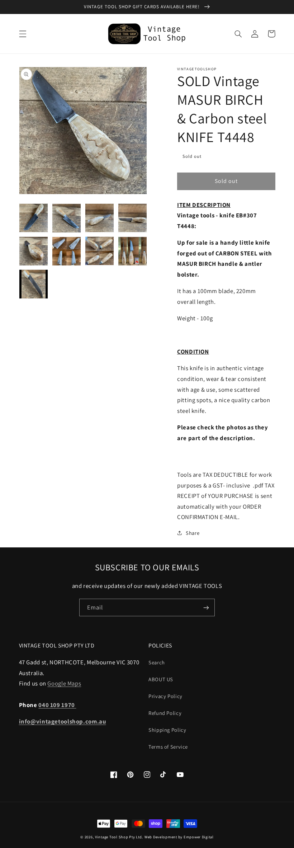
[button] (22, 33)
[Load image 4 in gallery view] (132, 218)
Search (156, 662)
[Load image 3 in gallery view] (99, 218)
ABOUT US (160, 679)
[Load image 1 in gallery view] (33, 218)
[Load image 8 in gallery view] (132, 251)
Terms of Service (168, 746)
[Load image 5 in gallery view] (33, 251)
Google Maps (64, 683)
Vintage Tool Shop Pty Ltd (118, 836)
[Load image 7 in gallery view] (99, 251)
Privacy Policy (165, 696)
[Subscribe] (206, 607)
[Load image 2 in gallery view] (66, 218)
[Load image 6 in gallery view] (66, 251)
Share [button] (192, 532)
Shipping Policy (167, 729)
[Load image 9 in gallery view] (33, 284)
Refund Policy (164, 713)
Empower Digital (199, 836)
